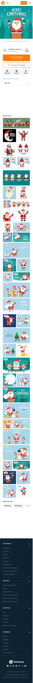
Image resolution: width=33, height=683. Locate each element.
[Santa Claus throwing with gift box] (21, 281)
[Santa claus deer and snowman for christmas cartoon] (9, 246)
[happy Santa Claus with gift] (9, 268)
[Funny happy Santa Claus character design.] (9, 232)
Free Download (16, 58)
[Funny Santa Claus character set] (12, 258)
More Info (7, 81)
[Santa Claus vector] (9, 147)
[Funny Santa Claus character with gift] (9, 282)
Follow (27, 51)
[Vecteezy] (3, 3)
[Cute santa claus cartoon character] (9, 671)
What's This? (15, 79)
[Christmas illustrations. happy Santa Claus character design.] (9, 134)
